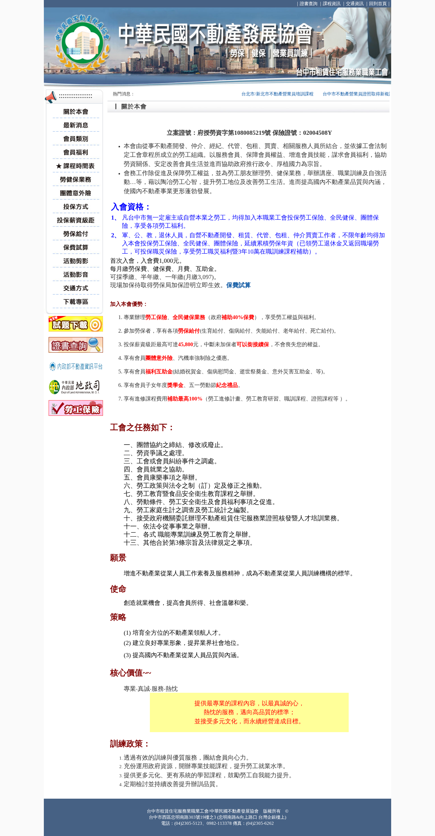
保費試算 (238, 285)
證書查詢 (308, 3)
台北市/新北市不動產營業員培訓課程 (266, 93)
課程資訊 (332, 3)
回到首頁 (378, 3)
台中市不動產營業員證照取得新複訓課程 (351, 93)
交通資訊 (355, 3)
